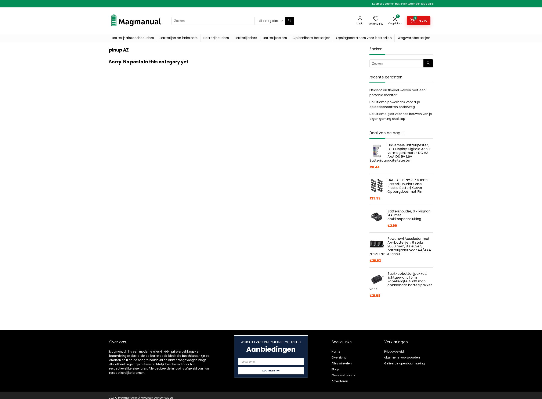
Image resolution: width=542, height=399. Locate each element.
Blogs (335, 369)
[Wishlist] (375, 18)
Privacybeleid (394, 351)
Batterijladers (246, 37)
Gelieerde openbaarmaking (404, 363)
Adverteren (340, 381)
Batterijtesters (275, 37)
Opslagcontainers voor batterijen (364, 37)
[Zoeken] (289, 21)
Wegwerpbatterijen (413, 37)
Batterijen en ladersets (179, 37)
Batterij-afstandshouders (133, 37)
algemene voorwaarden (402, 357)
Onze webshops (343, 375)
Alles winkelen (342, 363)
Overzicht (339, 357)
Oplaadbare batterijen (311, 37)
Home (336, 351)
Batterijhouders (216, 37)
